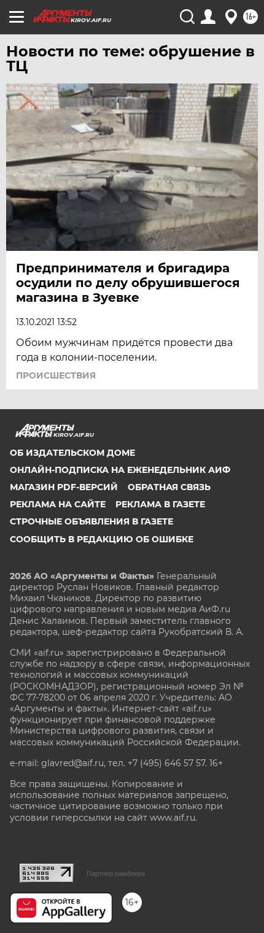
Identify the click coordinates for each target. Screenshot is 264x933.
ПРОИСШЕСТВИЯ (56, 375)
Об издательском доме (72, 452)
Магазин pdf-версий (64, 487)
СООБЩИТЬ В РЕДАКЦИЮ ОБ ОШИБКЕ (101, 539)
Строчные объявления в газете (91, 521)
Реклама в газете (160, 504)
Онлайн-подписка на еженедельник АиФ (120, 469)
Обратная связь (169, 487)
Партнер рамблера (116, 873)
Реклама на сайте (58, 504)
